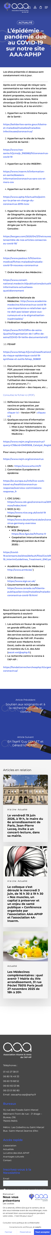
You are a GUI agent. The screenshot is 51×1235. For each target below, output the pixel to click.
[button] (46, 7)
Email (6, 1178)
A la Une (11, 809)
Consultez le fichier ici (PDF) (18, 395)
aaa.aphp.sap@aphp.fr (23, 1094)
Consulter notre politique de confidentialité (21, 1223)
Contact (7, 1160)
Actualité (25, 22)
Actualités (8, 1149)
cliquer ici (13, 412)
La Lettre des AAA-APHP (16, 1153)
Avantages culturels (13, 1156)
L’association (9, 1145)
